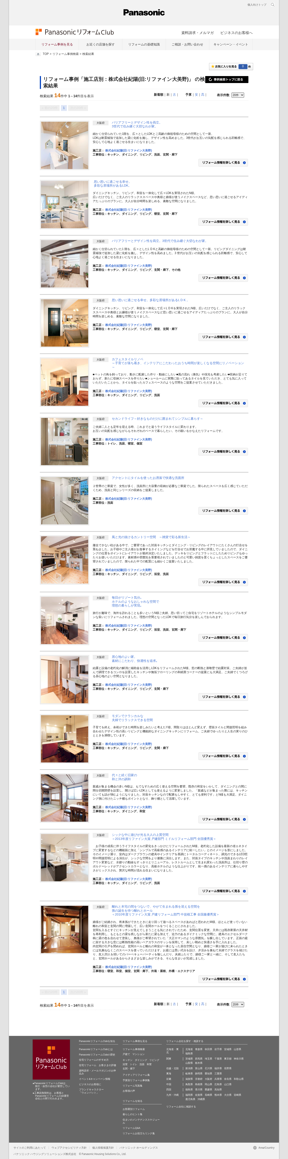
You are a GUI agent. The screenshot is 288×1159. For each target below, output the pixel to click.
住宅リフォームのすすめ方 (94, 1059)
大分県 (228, 1095)
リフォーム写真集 (132, 1085)
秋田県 (208, 1049)
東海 (168, 1073)
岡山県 (208, 1084)
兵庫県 (218, 1079)
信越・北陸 (172, 1068)
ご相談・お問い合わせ (187, 44)
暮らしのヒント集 (132, 1114)
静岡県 (198, 1073)
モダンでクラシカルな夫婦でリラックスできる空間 (132, 718)
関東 (168, 1058)
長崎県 (208, 1095)
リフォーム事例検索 (65, 54)
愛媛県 (208, 1089)
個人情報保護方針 (103, 1148)
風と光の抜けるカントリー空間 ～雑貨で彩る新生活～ (151, 537)
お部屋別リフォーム (134, 1109)
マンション (138, 1054)
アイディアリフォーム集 (136, 1074)
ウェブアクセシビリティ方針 (69, 1148)
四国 (168, 1089)
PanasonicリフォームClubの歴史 (97, 1054)
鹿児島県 (190, 1099)
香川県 (198, 1089)
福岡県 (189, 1095)
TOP (46, 54)
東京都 (228, 1058)
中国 (168, 1084)
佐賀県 (198, 1095)
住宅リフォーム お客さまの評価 (97, 1065)
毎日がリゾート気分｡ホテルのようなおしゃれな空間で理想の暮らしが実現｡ (135, 601)
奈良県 (228, 1079)
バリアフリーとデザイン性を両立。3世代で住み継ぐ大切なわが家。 (137, 124)
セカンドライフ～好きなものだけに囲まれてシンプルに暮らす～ (157, 418)
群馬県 (198, 1058)
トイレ (133, 1064)
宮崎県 (237, 1095)
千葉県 (218, 1058)
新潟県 (189, 1068)
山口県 (228, 1084)
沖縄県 (201, 1099)
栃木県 (198, 1063)
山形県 (237, 1049)
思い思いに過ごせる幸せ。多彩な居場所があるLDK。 (113, 183)
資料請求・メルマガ (197, 33)
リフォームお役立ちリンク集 (139, 1133)
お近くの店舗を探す (100, 44)
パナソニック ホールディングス (138, 1148)
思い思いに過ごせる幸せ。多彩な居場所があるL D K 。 (151, 300)
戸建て (126, 1054)
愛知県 (208, 1073)
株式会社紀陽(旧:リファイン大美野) (128, 150)
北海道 (189, 1049)
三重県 (218, 1073)
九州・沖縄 (172, 1095)
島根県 (198, 1084)
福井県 (218, 1068)
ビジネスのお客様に (90, 1084)
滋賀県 (189, 1079)
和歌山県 (239, 1079)
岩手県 (218, 1049)
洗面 (142, 1064)
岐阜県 (189, 1073)
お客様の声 (129, 1090)
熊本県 (218, 1095)
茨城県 (189, 1058)
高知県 (218, 1089)
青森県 (198, 1049)
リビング (154, 1060)
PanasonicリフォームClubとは (96, 1049)
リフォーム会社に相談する (181, 1106)
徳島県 (189, 1089)
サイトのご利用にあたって (30, 1148)
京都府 (198, 1079)
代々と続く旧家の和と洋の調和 (124, 777)
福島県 (189, 1053)
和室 (149, 1064)
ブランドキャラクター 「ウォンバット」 (91, 1091)
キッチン (128, 1060)
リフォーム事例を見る (57, 44)
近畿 (168, 1079)
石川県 (208, 1068)
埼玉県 (208, 1058)
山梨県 (189, 1063)
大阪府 (208, 1079)
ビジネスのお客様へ (236, 33)
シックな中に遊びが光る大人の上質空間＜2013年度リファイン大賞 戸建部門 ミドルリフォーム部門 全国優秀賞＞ (164, 837)
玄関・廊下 (129, 1068)
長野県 (228, 1068)
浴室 (125, 1064)
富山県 (198, 1068)
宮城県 (228, 1049)
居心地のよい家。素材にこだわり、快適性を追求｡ (135, 659)
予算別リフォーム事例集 (136, 1080)
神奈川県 (239, 1058)
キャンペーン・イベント (231, 44)
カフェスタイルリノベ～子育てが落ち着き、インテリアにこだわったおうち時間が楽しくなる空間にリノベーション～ (178, 363)
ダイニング (141, 1060)
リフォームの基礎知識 (144, 44)
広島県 (218, 1084)
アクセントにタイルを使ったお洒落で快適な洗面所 (148, 478)
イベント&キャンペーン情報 (94, 1079)
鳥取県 (189, 1084)
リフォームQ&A (131, 1128)
